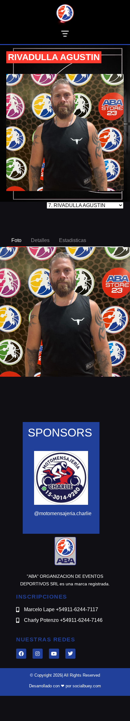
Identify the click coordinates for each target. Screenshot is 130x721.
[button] (65, 35)
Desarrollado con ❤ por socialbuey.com (65, 686)
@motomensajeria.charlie (63, 513)
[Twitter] (70, 654)
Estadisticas (72, 240)
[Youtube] (54, 654)
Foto (16, 240)
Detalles (40, 240)
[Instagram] (37, 654)
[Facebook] (21, 654)
